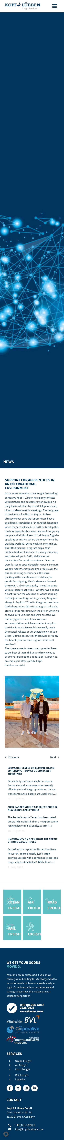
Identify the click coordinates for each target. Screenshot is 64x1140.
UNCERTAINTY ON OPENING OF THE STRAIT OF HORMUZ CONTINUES (32, 840)
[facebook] (10, 1088)
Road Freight (22, 1069)
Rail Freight (21, 1075)
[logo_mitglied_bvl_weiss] (23, 1017)
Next (53, 757)
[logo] (22, 4)
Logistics (20, 1079)
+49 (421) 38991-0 (25, 1125)
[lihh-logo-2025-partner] (23, 1037)
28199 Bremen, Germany (21, 1116)
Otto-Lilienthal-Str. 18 (19, 1112)
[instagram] (26, 1088)
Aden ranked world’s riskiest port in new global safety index (32, 808)
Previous (13, 757)
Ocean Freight (23, 1061)
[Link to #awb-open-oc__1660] (54, 6)
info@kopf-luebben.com (29, 1129)
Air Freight (21, 1065)
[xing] (18, 1088)
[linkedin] (34, 1088)
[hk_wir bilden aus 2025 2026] (25, 1004)
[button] (6, 1134)
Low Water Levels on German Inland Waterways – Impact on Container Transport (31, 770)
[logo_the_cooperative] (23, 1027)
